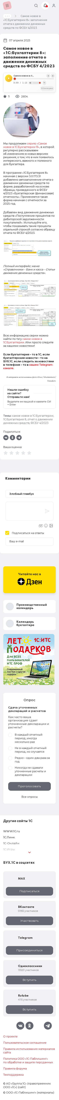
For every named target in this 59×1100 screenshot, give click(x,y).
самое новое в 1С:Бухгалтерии (32, 415)
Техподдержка (13, 1074)
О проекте (10, 1036)
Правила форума (15, 1068)
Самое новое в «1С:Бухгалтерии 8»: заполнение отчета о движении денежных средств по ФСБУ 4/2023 (34, 76)
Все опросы (29, 796)
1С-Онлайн (11, 843)
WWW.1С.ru (11, 831)
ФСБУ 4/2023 (40, 423)
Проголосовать (29, 786)
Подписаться (30, 891)
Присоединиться (29, 950)
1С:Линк (9, 837)
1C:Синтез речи (47, 88)
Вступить (29, 980)
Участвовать (29, 920)
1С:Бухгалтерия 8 (14, 419)
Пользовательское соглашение (24, 1042)
